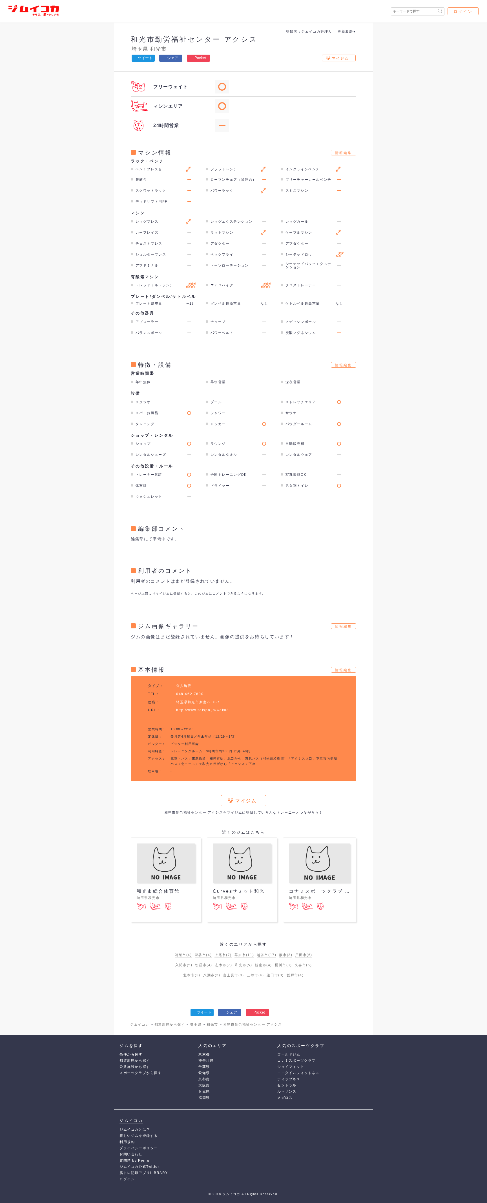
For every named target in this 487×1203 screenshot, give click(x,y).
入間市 (183, 965)
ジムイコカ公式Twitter (139, 1167)
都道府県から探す (134, 1061)
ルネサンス (286, 1091)
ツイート (145, 58)
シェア (172, 58)
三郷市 (255, 975)
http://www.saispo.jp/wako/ (202, 710)
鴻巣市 (183, 955)
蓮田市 (275, 975)
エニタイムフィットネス (298, 1073)
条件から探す (131, 1054)
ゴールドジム (288, 1054)
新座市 (263, 965)
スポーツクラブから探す (140, 1073)
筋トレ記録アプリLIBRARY (143, 1173)
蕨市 (285, 955)
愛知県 (204, 1073)
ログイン (463, 11)
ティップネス (288, 1079)
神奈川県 (206, 1061)
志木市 (223, 965)
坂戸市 (295, 975)
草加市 (244, 955)
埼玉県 (140, 49)
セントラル (286, 1085)
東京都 (204, 1054)
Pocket (200, 58)
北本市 (191, 975)
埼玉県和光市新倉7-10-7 (198, 702)
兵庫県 (204, 1091)
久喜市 (303, 965)
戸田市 (303, 955)
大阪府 (204, 1085)
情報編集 (343, 153)
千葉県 (204, 1067)
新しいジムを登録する (138, 1136)
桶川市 (283, 965)
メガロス (285, 1098)
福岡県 (204, 1098)
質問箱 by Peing (134, 1160)
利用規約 (127, 1142)
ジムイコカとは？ (134, 1129)
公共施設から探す (134, 1067)
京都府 (204, 1079)
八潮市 (211, 975)
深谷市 (203, 955)
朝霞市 (203, 965)
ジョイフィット (290, 1067)
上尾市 (223, 955)
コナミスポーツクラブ (296, 1061)
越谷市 (266, 955)
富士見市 (233, 975)
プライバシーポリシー (138, 1148)
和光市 (158, 49)
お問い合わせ (131, 1154)
